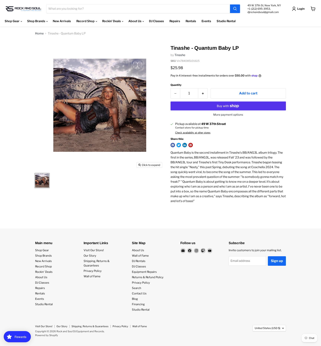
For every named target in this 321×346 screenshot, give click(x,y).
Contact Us (139, 293)
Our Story (90, 255)
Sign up (277, 261)
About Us (135, 21)
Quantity (176, 84)
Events (206, 21)
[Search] (235, 8)
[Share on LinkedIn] (184, 145)
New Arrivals (62, 21)
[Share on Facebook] (173, 145)
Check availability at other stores (192, 132)
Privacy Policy (93, 271)
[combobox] (138, 8)
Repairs (174, 21)
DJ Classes (156, 21)
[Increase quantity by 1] (203, 93)
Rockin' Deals (111, 21)
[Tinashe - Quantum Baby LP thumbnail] (42, 180)
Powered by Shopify (46, 335)
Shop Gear (12, 21)
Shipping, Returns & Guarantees (90, 326)
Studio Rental (226, 21)
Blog (135, 299)
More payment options (228, 114)
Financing (138, 304)
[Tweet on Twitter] (178, 145)
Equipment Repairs (144, 272)
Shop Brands (36, 21)
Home (39, 33)
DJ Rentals (138, 261)
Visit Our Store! (94, 250)
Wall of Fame (92, 276)
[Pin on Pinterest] (190, 145)
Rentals (191, 21)
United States (267, 328)
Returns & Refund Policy (147, 277)
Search (136, 288)
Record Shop (85, 21)
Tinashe (179, 55)
